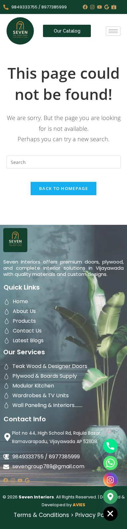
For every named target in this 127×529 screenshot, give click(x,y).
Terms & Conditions (41, 515)
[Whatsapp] (110, 463)
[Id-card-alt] (113, 7)
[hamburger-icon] (113, 31)
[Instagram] (92, 7)
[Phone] (110, 446)
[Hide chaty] (110, 514)
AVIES (79, 505)
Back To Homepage (63, 188)
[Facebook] (85, 7)
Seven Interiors (36, 497)
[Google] (106, 7)
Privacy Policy (94, 515)
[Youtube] (99, 7)
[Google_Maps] (110, 497)
